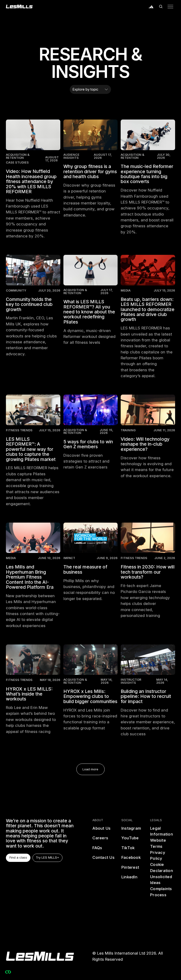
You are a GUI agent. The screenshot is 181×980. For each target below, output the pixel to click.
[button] (161, 6)
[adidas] (151, 6)
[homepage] (40, 956)
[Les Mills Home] (19, 6)
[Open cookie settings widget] (8, 972)
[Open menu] (170, 6)
